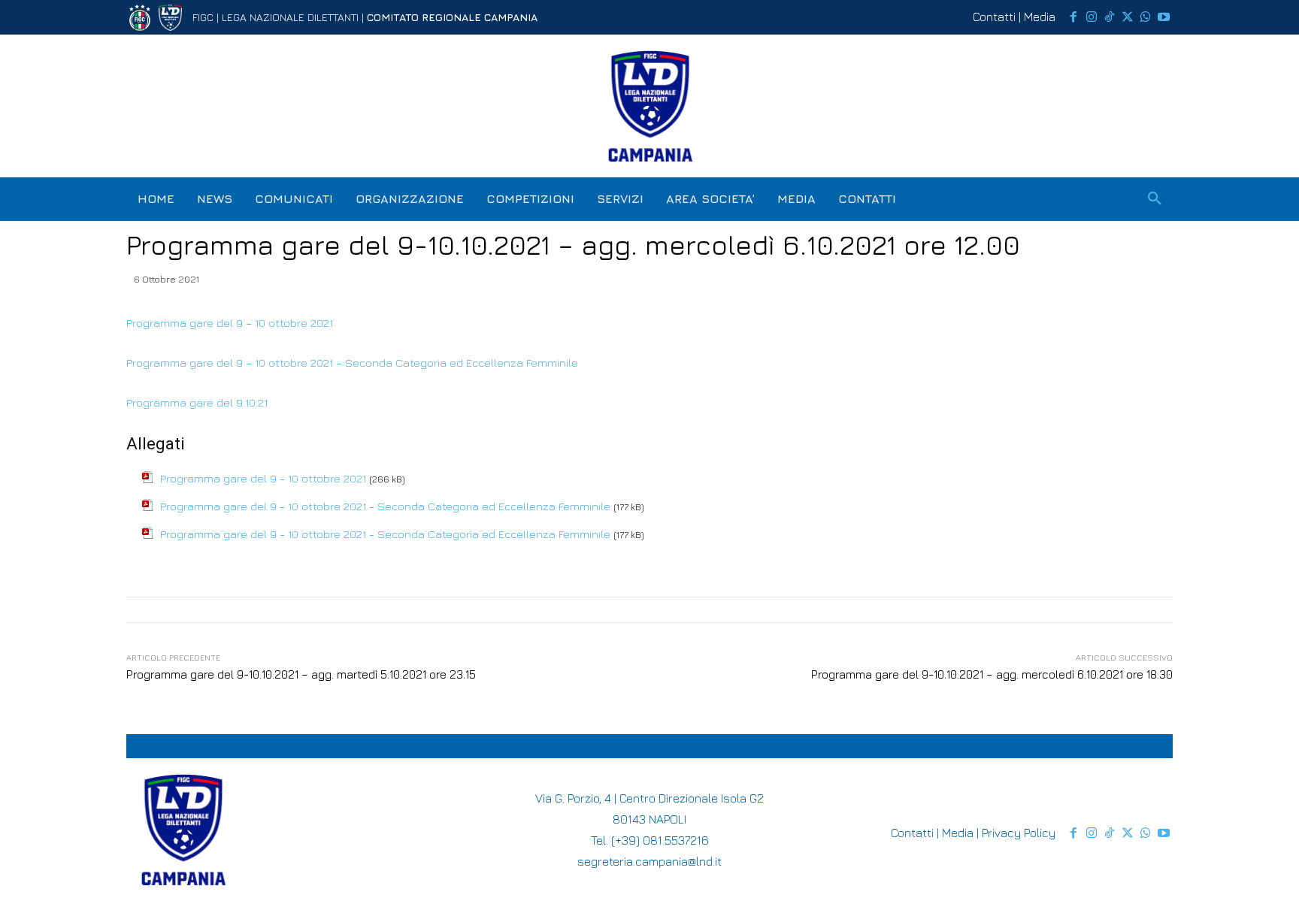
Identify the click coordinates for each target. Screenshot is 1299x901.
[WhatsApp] (1146, 17)
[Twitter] (1128, 17)
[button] (1155, 199)
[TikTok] (1110, 17)
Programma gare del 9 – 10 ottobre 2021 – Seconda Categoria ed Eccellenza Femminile (352, 362)
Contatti (994, 16)
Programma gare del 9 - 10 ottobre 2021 (263, 478)
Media (1039, 16)
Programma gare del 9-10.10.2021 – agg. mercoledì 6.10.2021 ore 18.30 (992, 674)
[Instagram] (1091, 17)
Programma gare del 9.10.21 (197, 402)
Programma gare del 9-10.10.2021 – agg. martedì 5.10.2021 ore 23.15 (301, 674)
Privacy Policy (1018, 832)
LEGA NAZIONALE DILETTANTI (290, 17)
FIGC (202, 17)
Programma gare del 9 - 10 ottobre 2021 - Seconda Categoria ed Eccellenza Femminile (385, 506)
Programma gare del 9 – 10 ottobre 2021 (229, 322)
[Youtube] (1164, 17)
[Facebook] (1073, 17)
